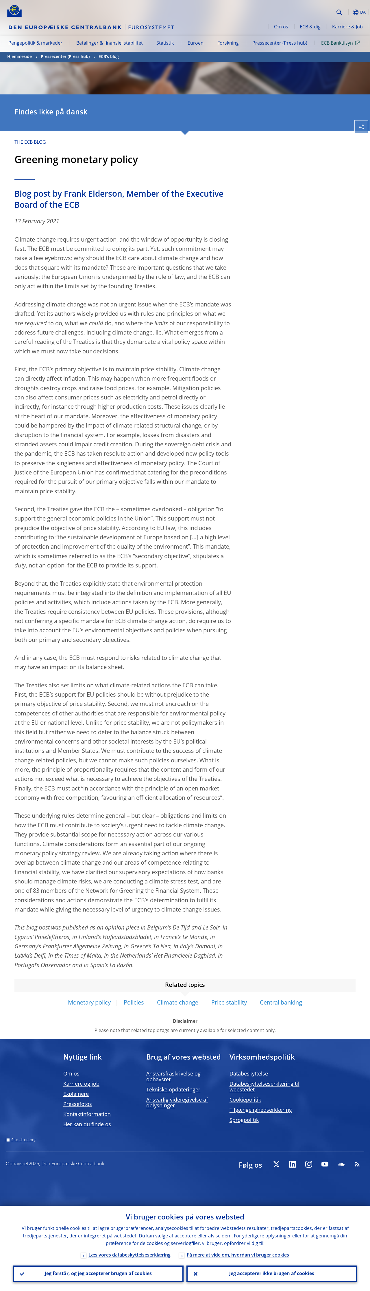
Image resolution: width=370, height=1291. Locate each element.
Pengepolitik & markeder (35, 43)
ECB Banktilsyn (337, 43)
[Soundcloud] (341, 1164)
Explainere (76, 1094)
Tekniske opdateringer (173, 1090)
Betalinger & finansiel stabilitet (109, 43)
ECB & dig (310, 27)
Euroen (196, 43)
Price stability (229, 1003)
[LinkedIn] (292, 1164)
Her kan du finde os (87, 1124)
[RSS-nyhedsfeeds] (357, 1164)
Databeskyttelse (249, 1074)
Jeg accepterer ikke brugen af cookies (271, 1274)
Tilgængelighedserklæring (261, 1110)
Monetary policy (89, 1003)
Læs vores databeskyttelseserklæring (129, 1255)
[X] (276, 1164)
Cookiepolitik (245, 1100)
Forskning (228, 43)
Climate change (177, 1003)
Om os (281, 27)
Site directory (23, 1140)
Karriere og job (81, 1084)
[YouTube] (325, 1164)
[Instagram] (309, 1164)
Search (339, 12)
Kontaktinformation (87, 1114)
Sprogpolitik (244, 1120)
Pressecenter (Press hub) (279, 43)
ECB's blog (109, 57)
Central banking (281, 1003)
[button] (348, 12)
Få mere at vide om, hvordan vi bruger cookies (238, 1255)
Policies (134, 1003)
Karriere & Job (347, 27)
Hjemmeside (19, 57)
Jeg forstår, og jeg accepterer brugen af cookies (98, 1274)
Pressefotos (77, 1104)
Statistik (165, 43)
